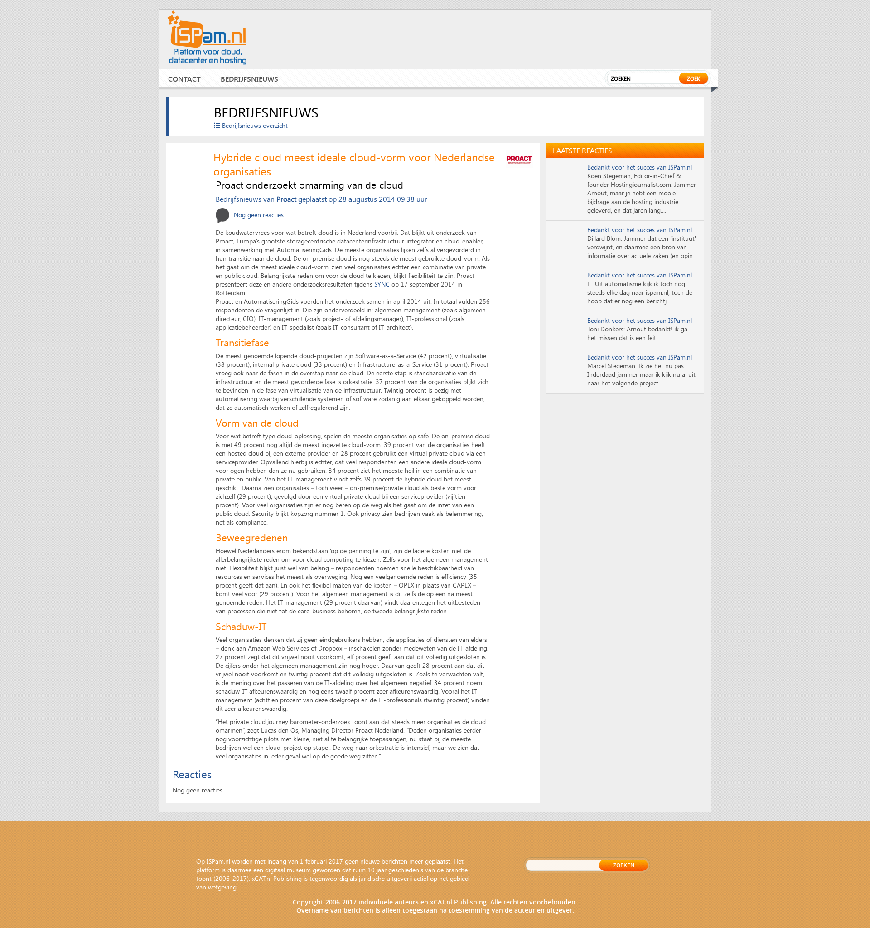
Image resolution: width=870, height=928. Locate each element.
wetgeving (222, 887)
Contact (184, 78)
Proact (286, 199)
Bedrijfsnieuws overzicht (254, 125)
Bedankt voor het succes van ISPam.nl (639, 167)
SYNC (382, 284)
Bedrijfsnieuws (249, 78)
